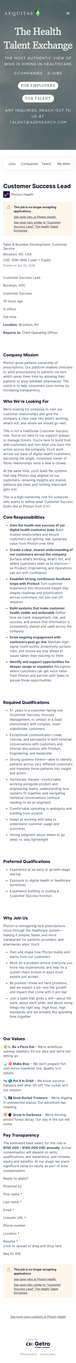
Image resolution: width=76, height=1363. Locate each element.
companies (29, 164)
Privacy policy (28, 1354)
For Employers (38, 86)
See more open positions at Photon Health (38, 1316)
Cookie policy (48, 1354)
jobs (12, 164)
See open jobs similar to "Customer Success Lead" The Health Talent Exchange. (37, 226)
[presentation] (38, 1246)
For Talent (38, 99)
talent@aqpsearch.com (38, 122)
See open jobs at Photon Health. (35, 217)
